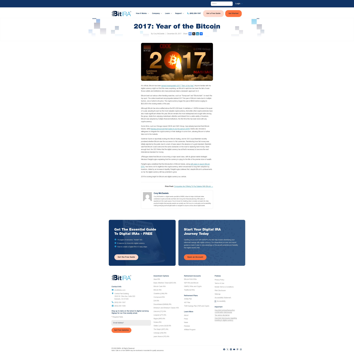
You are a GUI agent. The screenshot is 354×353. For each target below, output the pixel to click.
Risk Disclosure (220, 290)
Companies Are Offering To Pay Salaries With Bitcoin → (193, 186)
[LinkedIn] (197, 33)
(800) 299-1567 (195, 13)
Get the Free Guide (126, 257)
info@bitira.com (119, 290)
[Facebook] (190, 33)
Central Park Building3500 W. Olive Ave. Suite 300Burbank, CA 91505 (124, 296)
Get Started (233, 13)
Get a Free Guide (213, 13)
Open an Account (195, 257)
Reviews (187, 326)
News (186, 322)
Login (238, 4)
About (186, 315)
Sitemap (218, 294)
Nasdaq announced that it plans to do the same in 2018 (170, 129)
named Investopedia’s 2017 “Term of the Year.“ (177, 85)
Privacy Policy (219, 280)
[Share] (201, 33)
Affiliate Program (190, 329)
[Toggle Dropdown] (148, 13)
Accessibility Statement (223, 298)
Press (186, 319)
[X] (194, 33)
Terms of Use (219, 283)
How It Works (141, 13)
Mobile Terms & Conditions (224, 287)
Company (156, 13)
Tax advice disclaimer (222, 315)
